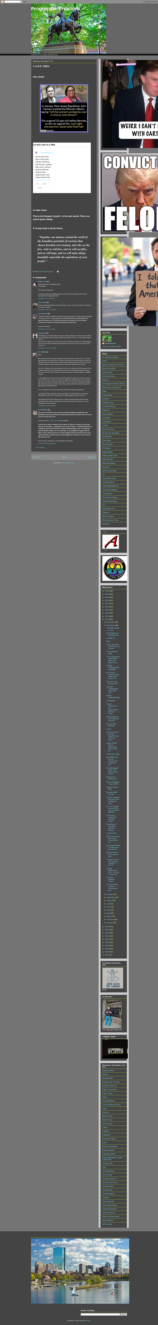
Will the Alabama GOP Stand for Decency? (112, 719)
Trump (108, 729)
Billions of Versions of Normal (113, 365)
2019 (107, 613)
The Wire (105, 1197)
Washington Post (108, 509)
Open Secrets (107, 1124)
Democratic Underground (111, 387)
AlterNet (105, 1074)
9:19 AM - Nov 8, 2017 (43, 180)
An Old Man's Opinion (110, 357)
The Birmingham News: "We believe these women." (112, 771)
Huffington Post (108, 402)
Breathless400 (107, 1078)
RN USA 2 (106, 467)
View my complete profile (111, 346)
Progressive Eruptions (55, 8)
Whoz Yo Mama (108, 516)
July (108, 904)
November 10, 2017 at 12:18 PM (47, 348)
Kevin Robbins (42, 410)
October (110, 894)
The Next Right (107, 1186)
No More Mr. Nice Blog (110, 433)
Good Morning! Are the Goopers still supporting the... (111, 761)
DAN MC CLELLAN (109, 1086)
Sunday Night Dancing (111, 725)
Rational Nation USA (109, 456)
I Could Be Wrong (108, 406)
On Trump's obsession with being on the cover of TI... (112, 675)
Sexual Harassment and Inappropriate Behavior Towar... (112, 709)
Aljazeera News (108, 1070)
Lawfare (105, 425)
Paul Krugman (107, 444)
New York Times (108, 429)
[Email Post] (57, 271)
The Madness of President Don (112, 634)
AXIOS (104, 361)
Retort (104, 1142)
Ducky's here (42, 281)
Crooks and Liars (108, 376)
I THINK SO (110, 638)
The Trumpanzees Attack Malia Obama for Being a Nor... (113, 659)
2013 (107, 936)
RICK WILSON (107, 459)
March (109, 916)
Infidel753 (106, 410)
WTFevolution (107, 1224)
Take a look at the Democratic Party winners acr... (112, 839)
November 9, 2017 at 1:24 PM (46, 329)
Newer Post (37, 457)
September (111, 897)
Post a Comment (40, 447)
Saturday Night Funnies (111, 793)
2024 (107, 597)
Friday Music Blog (112, 754)
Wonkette (105, 524)
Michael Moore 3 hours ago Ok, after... (112, 854)
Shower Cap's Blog (109, 471)
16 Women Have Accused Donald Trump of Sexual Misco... (112, 736)
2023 (107, 600)
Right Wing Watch (108, 463)
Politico (105, 1127)
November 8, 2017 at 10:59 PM (47, 309)
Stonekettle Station (109, 478)
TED (104, 1167)
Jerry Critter (42, 302)
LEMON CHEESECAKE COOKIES (112, 667)
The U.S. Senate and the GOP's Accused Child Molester (112, 809)
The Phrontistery (108, 1194)
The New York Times (110, 1182)
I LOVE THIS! (111, 833)
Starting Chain (107, 1163)
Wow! (108, 641)
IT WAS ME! (110, 701)
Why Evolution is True (110, 520)
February (110, 919)
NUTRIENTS (107, 437)
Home (64, 457)
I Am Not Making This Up (111, 1105)
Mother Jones (107, 1116)
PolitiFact (105, 1131)
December (111, 622)
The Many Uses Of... (110, 1179)
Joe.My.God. (107, 421)
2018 (107, 616)
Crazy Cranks (107, 372)
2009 (107, 949)
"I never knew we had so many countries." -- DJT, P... (112, 862)
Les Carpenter (42, 314)
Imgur (104, 1108)
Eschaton (105, 399)
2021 (107, 607)
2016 (107, 927)
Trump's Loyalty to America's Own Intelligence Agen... (113, 800)
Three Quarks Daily (109, 501)
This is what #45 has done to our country (113, 646)
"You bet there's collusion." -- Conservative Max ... (112, 887)
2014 (107, 933)
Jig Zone (105, 1112)
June (109, 907)
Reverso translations (109, 1146)
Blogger (88, 1320)
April (109, 913)
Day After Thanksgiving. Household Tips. (112, 689)
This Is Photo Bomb (109, 1205)
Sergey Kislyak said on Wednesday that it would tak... (111, 747)
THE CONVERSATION (110, 486)
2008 (107, 952)
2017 (107, 619)
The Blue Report (108, 482)
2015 (107, 930)
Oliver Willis (106, 440)
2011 (107, 942)
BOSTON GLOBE (108, 368)
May (108, 910)
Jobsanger (106, 418)
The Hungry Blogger (109, 490)
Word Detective (108, 1220)
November (111, 625)
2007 (107, 955)
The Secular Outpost (110, 497)
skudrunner (41, 333)
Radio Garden (107, 452)
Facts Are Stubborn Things (110, 879)
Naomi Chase (107, 1120)
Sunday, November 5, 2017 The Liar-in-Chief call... (112, 871)
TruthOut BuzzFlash (109, 1209)
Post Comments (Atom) (67, 463)
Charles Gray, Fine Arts (110, 1082)
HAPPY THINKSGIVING (113, 697)
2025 (107, 594)
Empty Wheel (107, 395)
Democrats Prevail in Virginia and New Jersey (113, 847)
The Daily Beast (108, 1171)
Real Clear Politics (109, 1139)
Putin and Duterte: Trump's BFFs (113, 783)
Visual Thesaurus (108, 1213)
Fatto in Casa (107, 1093)
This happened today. (111, 652)
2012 (107, 939)
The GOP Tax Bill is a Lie (112, 629)
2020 (107, 610)
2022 (107, 603)
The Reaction (107, 493)
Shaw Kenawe (110, 343)
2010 (107, 945)
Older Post (91, 457)
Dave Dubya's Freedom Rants (113, 384)
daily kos (105, 380)
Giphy (104, 1097)
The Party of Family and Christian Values (111, 818)
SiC (103, 474)
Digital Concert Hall (109, 1089)
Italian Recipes (107, 414)
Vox (103, 505)
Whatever (105, 512)
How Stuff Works (108, 1101)
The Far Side (107, 1175)
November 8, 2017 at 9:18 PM (46, 298)
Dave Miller (41, 352)
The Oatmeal (107, 1190)
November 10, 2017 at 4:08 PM (47, 443)
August (109, 900)
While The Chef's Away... (111, 1216)
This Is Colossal (108, 1201)
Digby (104, 391)
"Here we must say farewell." (112, 683)
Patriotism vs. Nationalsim (111, 778)
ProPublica (106, 448)
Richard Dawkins (108, 1150)
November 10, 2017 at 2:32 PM (47, 406)
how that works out (53, 420)
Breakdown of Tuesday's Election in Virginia (111, 827)
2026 (107, 591)
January (110, 923)
